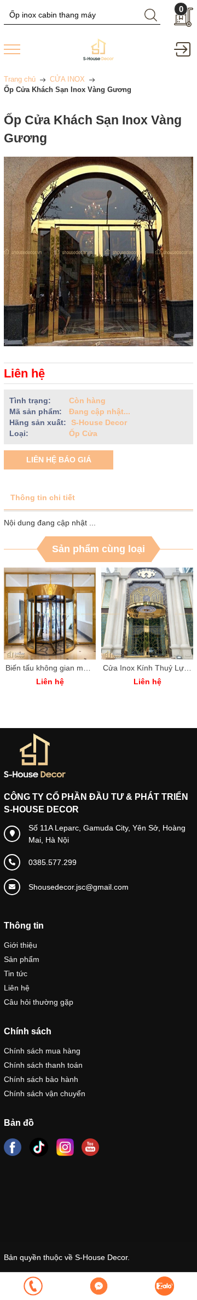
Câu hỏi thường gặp (38, 1002)
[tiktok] (39, 1147)
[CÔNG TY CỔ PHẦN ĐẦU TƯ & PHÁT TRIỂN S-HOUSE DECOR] (98, 48)
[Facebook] (12, 1147)
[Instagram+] (65, 1147)
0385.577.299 (52, 862)
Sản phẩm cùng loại (98, 548)
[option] (50, 633)
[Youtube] (90, 1147)
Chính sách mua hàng (42, 1050)
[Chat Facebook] (98, 1286)
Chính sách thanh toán (43, 1065)
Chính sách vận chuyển (44, 1093)
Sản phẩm (21, 959)
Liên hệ (17, 987)
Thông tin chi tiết (42, 497)
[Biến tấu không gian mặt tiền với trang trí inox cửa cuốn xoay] (50, 614)
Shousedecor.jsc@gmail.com (78, 887)
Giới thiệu (20, 945)
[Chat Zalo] (164, 1286)
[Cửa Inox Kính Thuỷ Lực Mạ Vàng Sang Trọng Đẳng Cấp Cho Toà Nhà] (147, 614)
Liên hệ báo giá (58, 459)
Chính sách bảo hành (41, 1079)
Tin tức (15, 973)
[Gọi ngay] (33, 1286)
